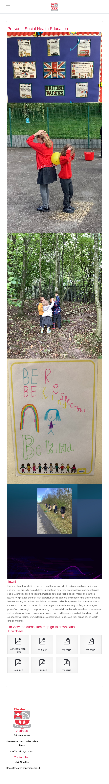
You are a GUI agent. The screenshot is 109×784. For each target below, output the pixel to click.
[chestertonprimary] (54, 6)
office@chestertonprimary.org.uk (23, 768)
